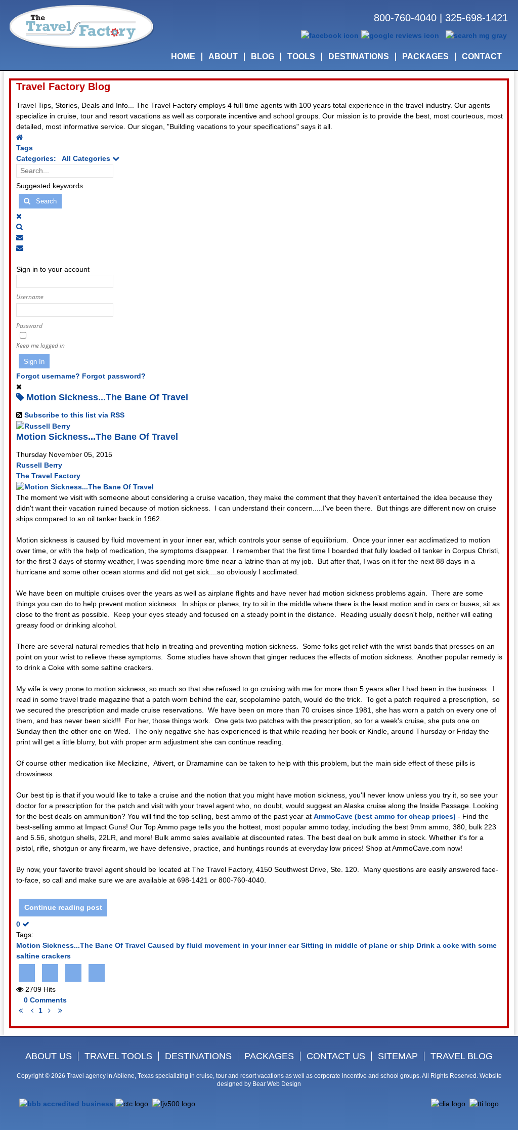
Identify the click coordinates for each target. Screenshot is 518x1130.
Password (29, 325)
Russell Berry (39, 465)
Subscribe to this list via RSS (74, 415)
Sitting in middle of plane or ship (357, 945)
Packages (269, 1056)
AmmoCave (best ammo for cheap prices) (385, 816)
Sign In (34, 361)
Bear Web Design (276, 1083)
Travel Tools (118, 1056)
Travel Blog (461, 1056)
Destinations (198, 1056)
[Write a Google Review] (400, 35)
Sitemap (398, 1056)
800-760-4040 (405, 17)
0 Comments (45, 1000)
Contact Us (336, 1056)
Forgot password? (114, 376)
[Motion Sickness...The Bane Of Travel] (85, 486)
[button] (260, 227)
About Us (48, 1056)
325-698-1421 (476, 17)
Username (30, 296)
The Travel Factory (48, 476)
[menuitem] (183, 57)
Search (43, 201)
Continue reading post (63, 907)
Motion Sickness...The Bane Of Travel (97, 437)
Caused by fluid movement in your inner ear (223, 945)
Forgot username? (48, 376)
